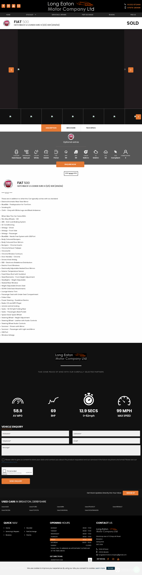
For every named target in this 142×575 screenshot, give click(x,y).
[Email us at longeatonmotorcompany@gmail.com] (18, 6)
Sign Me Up (131, 493)
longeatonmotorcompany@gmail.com (112, 555)
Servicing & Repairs (59, 15)
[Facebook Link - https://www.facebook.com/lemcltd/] (3, 6)
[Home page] (71, 6)
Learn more (100, 568)
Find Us (133, 15)
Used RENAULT (117, 507)
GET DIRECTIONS (56, 556)
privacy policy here (9, 462)
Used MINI (60, 507)
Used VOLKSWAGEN (91, 510)
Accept (110, 568)
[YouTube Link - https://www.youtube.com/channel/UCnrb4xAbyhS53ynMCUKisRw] (13, 6)
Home (8, 15)
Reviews (112, 15)
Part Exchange (87, 15)
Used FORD (33, 507)
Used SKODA (6, 510)
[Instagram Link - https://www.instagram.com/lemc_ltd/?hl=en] (8, 6)
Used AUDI (5, 507)
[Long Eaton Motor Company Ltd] (107, 532)
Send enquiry (16, 481)
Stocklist (29, 15)
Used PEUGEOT (90, 507)
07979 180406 (133, 7)
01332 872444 (133, 4)
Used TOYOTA (34, 510)
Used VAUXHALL (62, 510)
